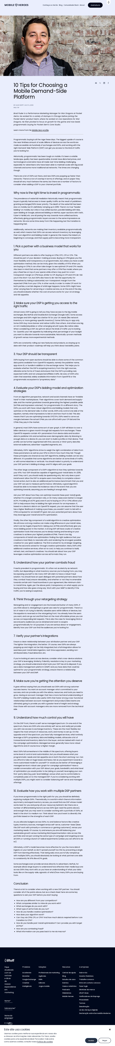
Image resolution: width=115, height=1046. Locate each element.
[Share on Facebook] (108, 83)
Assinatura (95, 5)
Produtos (26, 967)
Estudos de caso (69, 979)
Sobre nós (83, 973)
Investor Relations (86, 976)
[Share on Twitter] (100, 83)
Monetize (25, 976)
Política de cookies (45, 1041)
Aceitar (91, 1040)
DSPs (40, 979)
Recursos (66, 967)
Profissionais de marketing (49, 973)
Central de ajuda (69, 973)
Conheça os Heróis (50, 5)
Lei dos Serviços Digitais (88, 1010)
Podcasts (66, 989)
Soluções (42, 967)
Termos (82, 1003)
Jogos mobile (44, 986)
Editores (42, 983)
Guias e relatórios (69, 986)
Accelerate (26, 973)
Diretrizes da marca (87, 989)
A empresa (84, 967)
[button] (110, 1029)
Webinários (66, 993)
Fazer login (83, 986)
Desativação (84, 1006)
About (82, 5)
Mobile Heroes (68, 996)
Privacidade (83, 1000)
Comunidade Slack (71, 5)
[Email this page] (96, 83)
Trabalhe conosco (86, 979)
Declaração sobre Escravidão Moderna (95, 1013)
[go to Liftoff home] (16, 5)
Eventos (65, 983)
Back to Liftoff (109, 2)
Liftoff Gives (83, 993)
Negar (104, 1040)
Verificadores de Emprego (89, 996)
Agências (42, 976)
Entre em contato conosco (90, 983)
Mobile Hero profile (40, 130)
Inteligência (27, 986)
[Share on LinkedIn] (104, 83)
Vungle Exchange (29, 979)
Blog (60, 5)
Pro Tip (16, 108)
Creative (25, 983)
